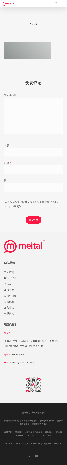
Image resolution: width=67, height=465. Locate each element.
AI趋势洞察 (10, 295)
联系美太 (9, 313)
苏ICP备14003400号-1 (50, 444)
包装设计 (9, 284)
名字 (7, 145)
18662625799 (17, 354)
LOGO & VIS (10, 278)
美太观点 (9, 301)
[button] (62, 3)
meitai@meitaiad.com (23, 362)
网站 (6, 180)
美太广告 (9, 272)
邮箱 (7, 162)
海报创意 (9, 289)
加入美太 (9, 307)
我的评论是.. (10, 95)
